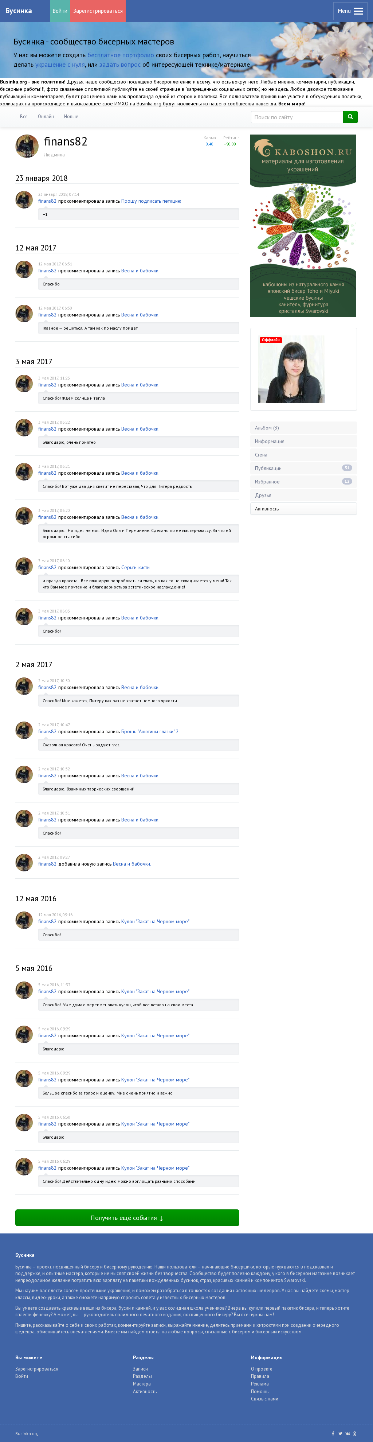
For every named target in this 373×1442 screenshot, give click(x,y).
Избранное (302, 481)
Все (24, 116)
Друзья (263, 495)
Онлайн (46, 116)
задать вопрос (120, 64)
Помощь (259, 1391)
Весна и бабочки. (140, 270)
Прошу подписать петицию (151, 201)
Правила (260, 1376)
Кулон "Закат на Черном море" (155, 921)
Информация (269, 441)
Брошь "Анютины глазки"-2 (150, 731)
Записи (140, 1369)
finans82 (47, 201)
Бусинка (18, 10)
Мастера (142, 1384)
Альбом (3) (267, 427)
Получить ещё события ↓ (127, 1217)
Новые (71, 116)
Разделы (142, 1376)
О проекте (261, 1369)
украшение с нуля (60, 64)
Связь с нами (264, 1399)
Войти (60, 10)
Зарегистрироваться (98, 10)
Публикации (302, 468)
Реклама (260, 1384)
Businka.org (27, 1433)
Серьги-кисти (135, 567)
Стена (261, 454)
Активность (267, 508)
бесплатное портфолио (120, 55)
